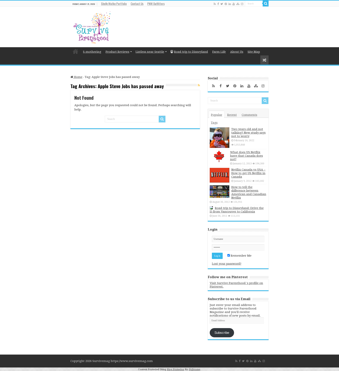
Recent (232, 115)
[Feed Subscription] (199, 85)
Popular (216, 115)
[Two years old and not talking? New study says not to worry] (219, 137)
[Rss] (214, 3)
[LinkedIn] (229, 3)
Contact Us (137, 3)
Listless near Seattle (150, 51)
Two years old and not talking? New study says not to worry (248, 132)
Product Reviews (117, 51)
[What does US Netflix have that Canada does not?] (219, 156)
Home (75, 51)
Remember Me (241, 255)
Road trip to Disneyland (191, 51)
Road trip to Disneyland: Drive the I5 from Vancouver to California (237, 209)
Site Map (254, 51)
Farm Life (219, 51)
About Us (236, 51)
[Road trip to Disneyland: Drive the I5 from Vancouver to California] (211, 207)
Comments (249, 115)
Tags (214, 122)
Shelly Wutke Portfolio (114, 3)
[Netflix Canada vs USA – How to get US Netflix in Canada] (219, 175)
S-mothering (92, 51)
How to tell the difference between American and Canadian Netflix (248, 192)
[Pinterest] (225, 3)
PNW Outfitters (156, 3)
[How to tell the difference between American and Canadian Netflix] (219, 191)
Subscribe (221, 333)
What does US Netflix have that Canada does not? (246, 155)
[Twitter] (221, 3)
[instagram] (242, 3)
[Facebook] (218, 3)
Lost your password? (226, 263)
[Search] (266, 3)
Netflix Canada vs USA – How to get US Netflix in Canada (248, 173)
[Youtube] (233, 3)
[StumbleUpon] (238, 3)
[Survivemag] (92, 26)
